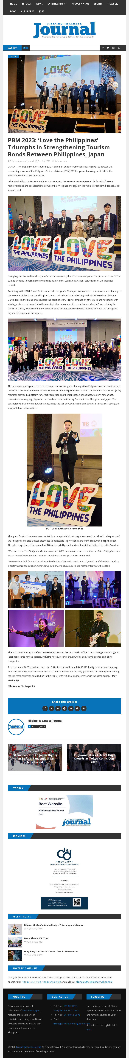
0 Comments (61, 161)
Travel (111, 3)
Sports (98, 3)
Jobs (41, 11)
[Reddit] (64, 708)
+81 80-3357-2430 (31, 981)
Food (13, 11)
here (89, 1029)
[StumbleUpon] (84, 708)
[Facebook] (45, 708)
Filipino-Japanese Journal (22, 161)
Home (13, 3)
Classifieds (27, 11)
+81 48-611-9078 (71, 1014)
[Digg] (58, 708)
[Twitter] (51, 708)
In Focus (27, 3)
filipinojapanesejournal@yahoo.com (94, 981)
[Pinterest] (77, 708)
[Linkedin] (71, 708)
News (39, 3)
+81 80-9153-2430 (51, 981)
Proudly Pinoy (80, 3)
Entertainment (57, 3)
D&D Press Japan (31, 1010)
